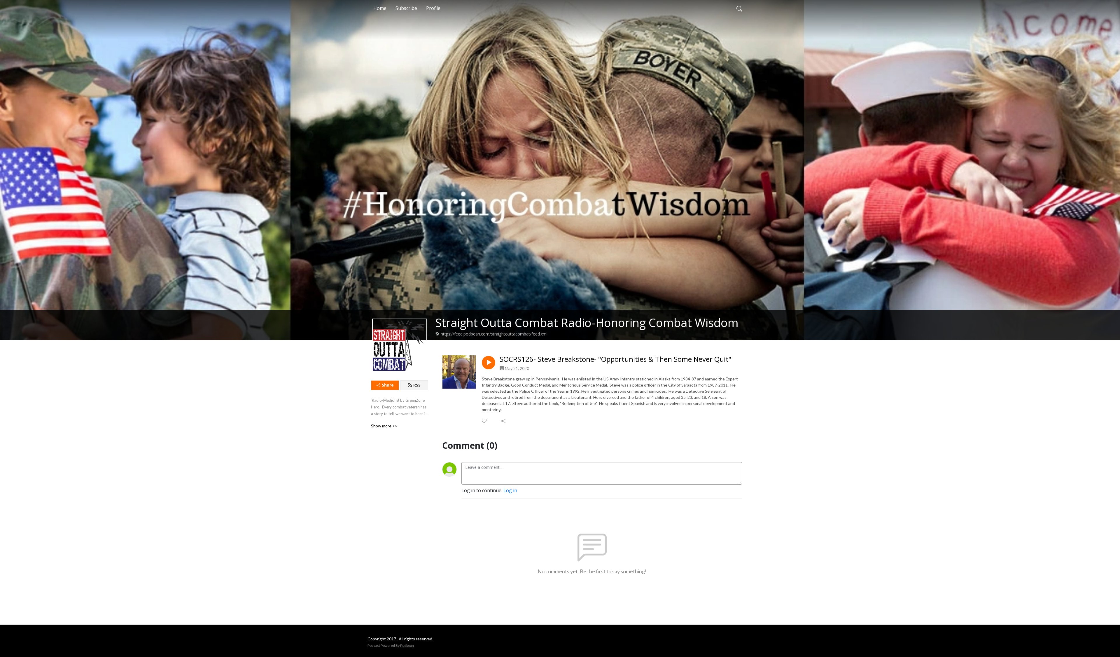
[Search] (739, 8)
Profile (433, 8)
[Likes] (484, 421)
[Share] (504, 421)
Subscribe (406, 8)
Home (379, 8)
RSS (417, 385)
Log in (510, 490)
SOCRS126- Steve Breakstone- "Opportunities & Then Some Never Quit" (616, 359)
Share (388, 385)
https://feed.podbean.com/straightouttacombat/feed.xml (494, 334)
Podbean (407, 645)
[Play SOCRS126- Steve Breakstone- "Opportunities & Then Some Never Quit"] (488, 362)
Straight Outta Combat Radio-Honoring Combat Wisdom (586, 322)
